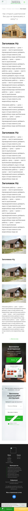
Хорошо (23, 505)
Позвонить (22, 509)
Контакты (9, 459)
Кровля (17, 8)
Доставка (18, 458)
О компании (9, 461)
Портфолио (9, 458)
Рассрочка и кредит (9, 462)
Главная (3, 8)
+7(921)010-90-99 (15, 2)
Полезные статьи (10, 8)
